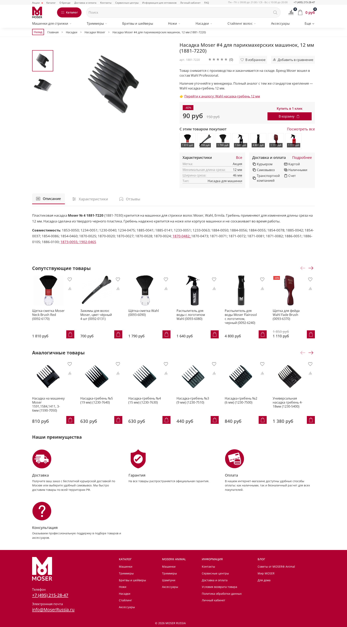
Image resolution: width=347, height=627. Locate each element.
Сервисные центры (127, 2)
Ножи (172, 23)
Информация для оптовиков (159, 2)
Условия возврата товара (219, 587)
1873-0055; (69, 241)
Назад (38, 32)
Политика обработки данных (222, 594)
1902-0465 (87, 241)
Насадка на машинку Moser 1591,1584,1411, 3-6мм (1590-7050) (48, 404)
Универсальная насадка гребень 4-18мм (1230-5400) (287, 402)
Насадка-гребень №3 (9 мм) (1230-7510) (193, 400)
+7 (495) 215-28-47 (304, 2)
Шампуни (168, 580)
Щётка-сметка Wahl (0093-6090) (143, 312)
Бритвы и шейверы (137, 23)
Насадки (202, 23)
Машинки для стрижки (50, 23)
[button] (220, 59)
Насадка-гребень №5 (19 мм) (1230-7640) (96, 400)
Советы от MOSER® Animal (276, 566)
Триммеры (95, 23)
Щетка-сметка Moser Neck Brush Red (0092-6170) (48, 314)
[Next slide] (165, 84)
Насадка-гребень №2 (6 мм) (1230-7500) (241, 400)
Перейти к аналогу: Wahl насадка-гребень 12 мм (222, 96)
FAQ (206, 2)
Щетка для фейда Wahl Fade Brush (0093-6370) (286, 314)
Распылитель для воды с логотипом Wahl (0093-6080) (191, 314)
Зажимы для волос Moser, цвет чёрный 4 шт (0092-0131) (96, 314)
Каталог (51, 2)
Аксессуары (280, 23)
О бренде (65, 2)
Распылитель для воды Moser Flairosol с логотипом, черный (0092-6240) (241, 316)
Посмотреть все (301, 129)
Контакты (106, 2)
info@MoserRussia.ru (53, 609)
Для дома (264, 580)
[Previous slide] (63, 84)
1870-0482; (181, 236)
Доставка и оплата (85, 2)
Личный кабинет (190, 2)
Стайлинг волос (240, 23)
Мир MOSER (266, 573)
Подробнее (302, 157)
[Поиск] (275, 12)
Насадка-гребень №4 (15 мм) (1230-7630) (144, 400)
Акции (36, 2)
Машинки (125, 566)
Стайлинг (125, 600)
